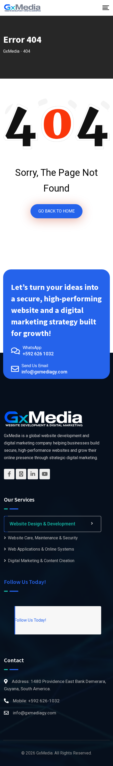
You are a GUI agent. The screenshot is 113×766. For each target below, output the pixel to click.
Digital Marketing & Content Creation (41, 560)
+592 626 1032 (38, 353)
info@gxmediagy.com (44, 371)
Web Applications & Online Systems (41, 549)
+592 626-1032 (44, 700)
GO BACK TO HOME (56, 211)
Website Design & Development (42, 523)
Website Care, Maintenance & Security (43, 537)
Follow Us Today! (25, 581)
